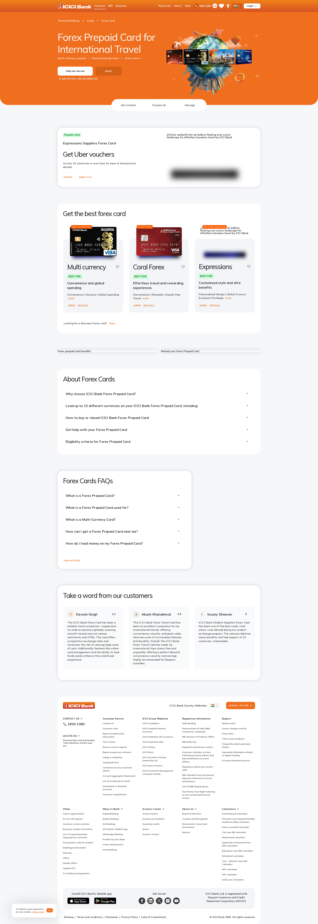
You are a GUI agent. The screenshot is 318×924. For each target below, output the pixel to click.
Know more (132, 58)
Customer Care (110, 728)
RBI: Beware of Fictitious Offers (198, 737)
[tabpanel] (159, 395)
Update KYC (69, 868)
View (112, 323)
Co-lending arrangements (76, 873)
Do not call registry (72, 819)
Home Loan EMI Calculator (235, 827)
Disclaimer (112, 917)
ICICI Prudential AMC (152, 742)
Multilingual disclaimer (74, 847)
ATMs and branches (113, 844)
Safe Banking (189, 723)
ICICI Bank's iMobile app (115, 829)
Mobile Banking (111, 819)
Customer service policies (76, 824)
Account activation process (236, 760)
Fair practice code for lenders (78, 842)
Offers (66, 858)
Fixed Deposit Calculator (234, 813)
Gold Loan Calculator (233, 879)
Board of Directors (191, 813)
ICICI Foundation (150, 723)
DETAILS (83, 305)
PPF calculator (229, 874)
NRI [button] (110, 5)
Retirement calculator (233, 856)
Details (68, 176)
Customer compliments (115, 794)
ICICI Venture (149, 747)
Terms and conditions (233, 739)
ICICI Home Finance (152, 765)
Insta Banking (110, 849)
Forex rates (228, 733)
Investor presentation (153, 819)
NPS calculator (229, 869)
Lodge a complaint (112, 757)
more (71, 298)
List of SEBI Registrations (195, 786)
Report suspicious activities (117, 752)
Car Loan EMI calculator (234, 832)
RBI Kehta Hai (189, 742)
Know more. (38, 912)
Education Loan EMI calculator (237, 851)
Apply (108, 70)
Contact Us (108, 723)
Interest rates (229, 723)
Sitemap (67, 853)
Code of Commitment (153, 917)
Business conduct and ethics (78, 829)
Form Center (109, 742)
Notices (186, 832)
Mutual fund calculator (233, 837)
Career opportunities (73, 813)
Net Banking (109, 824)
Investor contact (150, 834)
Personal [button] (100, 5)
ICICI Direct (148, 752)
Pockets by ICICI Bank (114, 839)
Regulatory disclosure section (197, 747)
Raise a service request (115, 747)
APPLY (71, 305)
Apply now (85, 176)
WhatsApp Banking (113, 834)
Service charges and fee (234, 728)
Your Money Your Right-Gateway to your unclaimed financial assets (198, 794)
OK (49, 910)
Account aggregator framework (119, 776)
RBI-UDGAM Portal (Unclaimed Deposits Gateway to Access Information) (198, 778)
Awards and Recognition (195, 819)
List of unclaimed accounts (116, 781)
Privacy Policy (129, 917)
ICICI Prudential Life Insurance (157, 737)
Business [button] (121, 5)
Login (250, 5)
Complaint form (111, 762)
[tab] (128, 105)
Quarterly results (151, 824)
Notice (145, 829)
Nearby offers (70, 863)
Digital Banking (111, 813)
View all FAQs (72, 560)
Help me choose (75, 70)
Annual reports (150, 813)
